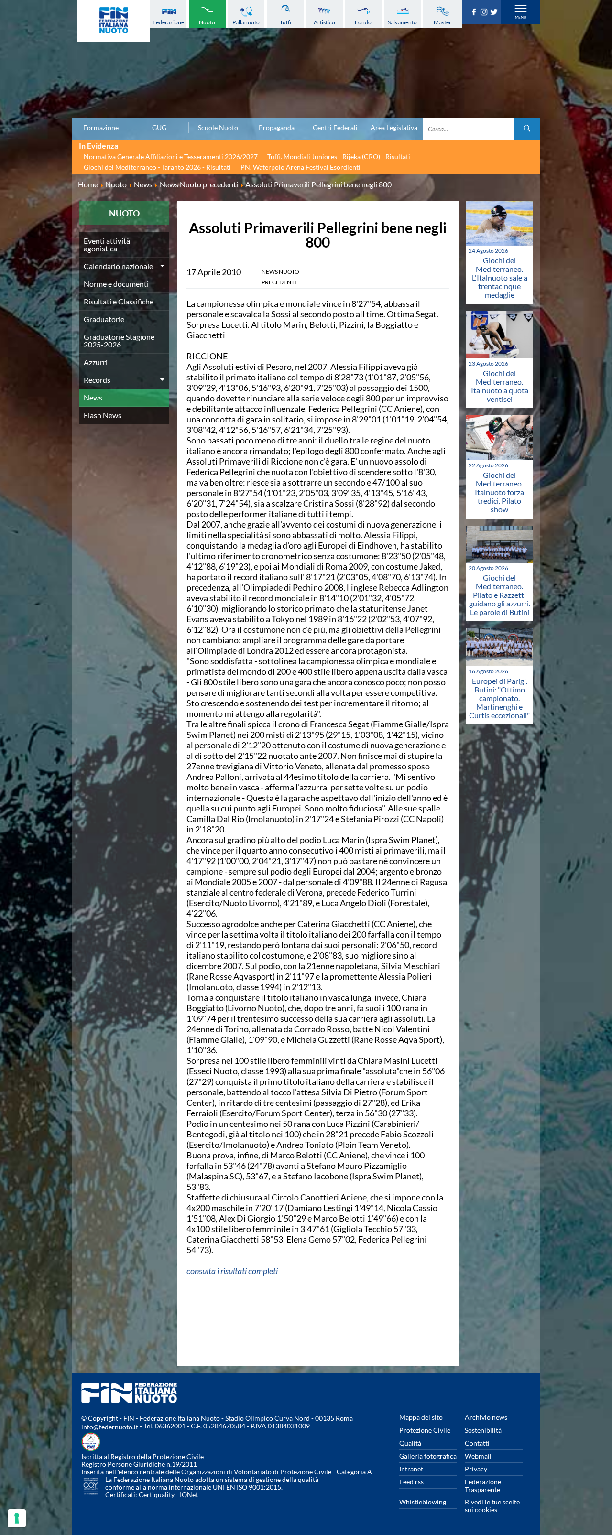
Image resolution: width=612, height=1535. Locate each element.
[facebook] (475, 12)
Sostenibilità (483, 1430)
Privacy (476, 1469)
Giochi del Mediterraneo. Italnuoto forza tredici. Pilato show (499, 492)
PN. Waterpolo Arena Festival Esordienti (300, 167)
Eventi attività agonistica (107, 244)
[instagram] (485, 12)
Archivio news (486, 1417)
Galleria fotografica (428, 1456)
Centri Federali (335, 127)
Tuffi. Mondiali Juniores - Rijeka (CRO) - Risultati (338, 156)
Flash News (102, 415)
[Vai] (527, 129)
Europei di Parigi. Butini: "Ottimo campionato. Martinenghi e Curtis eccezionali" (499, 698)
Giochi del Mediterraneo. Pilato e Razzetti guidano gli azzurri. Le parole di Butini (499, 594)
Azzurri (96, 362)
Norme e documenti (116, 283)
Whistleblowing (422, 1502)
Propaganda (277, 127)
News (93, 397)
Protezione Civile (424, 1430)
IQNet (189, 1495)
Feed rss (411, 1482)
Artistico (324, 22)
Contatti (477, 1443)
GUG (159, 127)
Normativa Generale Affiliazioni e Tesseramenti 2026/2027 (171, 156)
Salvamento (402, 22)
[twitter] (495, 12)
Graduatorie (104, 319)
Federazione (168, 22)
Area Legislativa (394, 127)
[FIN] (113, 21)
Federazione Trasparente (483, 1485)
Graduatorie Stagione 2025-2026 (119, 340)
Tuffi (285, 22)
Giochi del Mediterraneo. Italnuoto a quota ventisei (499, 385)
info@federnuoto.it (109, 1427)
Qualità (410, 1443)
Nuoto (207, 22)
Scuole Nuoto (218, 127)
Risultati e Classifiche (118, 301)
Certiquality (157, 1495)
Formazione (101, 127)
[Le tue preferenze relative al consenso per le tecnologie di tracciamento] (17, 1518)
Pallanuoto (246, 22)
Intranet (411, 1469)
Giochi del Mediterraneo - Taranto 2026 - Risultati (157, 167)
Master (442, 22)
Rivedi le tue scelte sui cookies (492, 1505)
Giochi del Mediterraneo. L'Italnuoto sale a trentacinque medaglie (499, 277)
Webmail (478, 1456)
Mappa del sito (421, 1417)
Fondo (363, 22)
